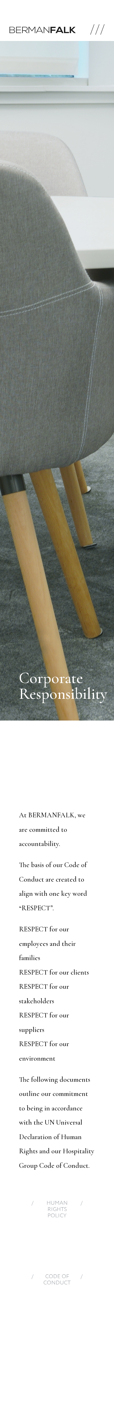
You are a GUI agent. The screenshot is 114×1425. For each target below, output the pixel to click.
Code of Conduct (57, 1280)
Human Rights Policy (57, 1209)
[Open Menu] (97, 30)
